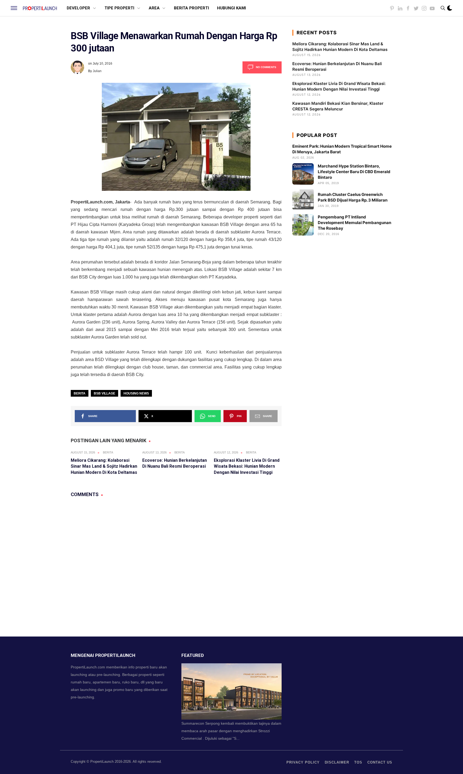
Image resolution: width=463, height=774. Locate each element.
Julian (97, 71)
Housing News (136, 393)
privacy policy (303, 762)
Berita (79, 393)
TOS (358, 762)
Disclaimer (337, 762)
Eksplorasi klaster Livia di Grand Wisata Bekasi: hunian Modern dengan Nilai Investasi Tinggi (246, 466)
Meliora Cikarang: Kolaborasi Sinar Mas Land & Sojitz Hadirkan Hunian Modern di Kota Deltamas (104, 466)
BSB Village (104, 393)
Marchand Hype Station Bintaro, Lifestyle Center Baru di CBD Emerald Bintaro (354, 171)
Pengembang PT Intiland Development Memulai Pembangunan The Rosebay (354, 222)
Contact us (379, 762)
